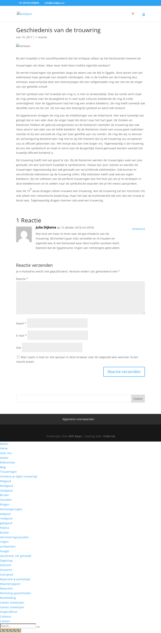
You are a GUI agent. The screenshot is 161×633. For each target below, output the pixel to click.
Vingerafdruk (8, 612)
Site (18, 348)
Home (4, 448)
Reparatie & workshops (15, 579)
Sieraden (6, 500)
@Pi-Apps (75, 436)
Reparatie (6, 588)
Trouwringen (8, 472)
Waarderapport (10, 584)
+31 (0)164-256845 (28, 3)
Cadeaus (5, 616)
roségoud (6, 518)
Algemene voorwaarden (78, 419)
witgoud (5, 514)
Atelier (4, 458)
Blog (3, 467)
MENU (4, 444)
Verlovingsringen (11, 509)
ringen (4, 542)
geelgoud (6, 523)
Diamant (5, 565)
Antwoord (138, 229)
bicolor (4, 532)
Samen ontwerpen (12, 602)
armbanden (8, 546)
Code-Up (109, 436)
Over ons (6, 453)
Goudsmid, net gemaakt (15, 556)
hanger (4, 551)
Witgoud (5, 481)
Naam (21, 323)
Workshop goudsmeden (15, 593)
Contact (5, 621)
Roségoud (6, 486)
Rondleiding (8, 598)
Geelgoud (6, 490)
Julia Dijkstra (46, 227)
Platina (4, 528)
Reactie (22, 279)
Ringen (4, 504)
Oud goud (6, 574)
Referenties (7, 462)
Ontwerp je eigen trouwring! (18, 476)
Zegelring (6, 560)
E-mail (21, 335)
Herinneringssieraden (14, 537)
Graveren (6, 570)
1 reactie (41, 37)
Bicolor (4, 495)
